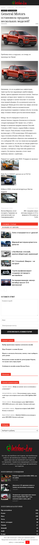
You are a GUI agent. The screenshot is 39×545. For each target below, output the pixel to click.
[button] (36, 2)
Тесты (3, 519)
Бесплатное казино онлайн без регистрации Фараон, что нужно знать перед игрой (19, 360)
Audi (2, 531)
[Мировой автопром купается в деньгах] (6, 244)
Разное (3, 513)
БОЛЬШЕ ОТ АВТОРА (10, 227)
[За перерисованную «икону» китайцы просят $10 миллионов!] (6, 282)
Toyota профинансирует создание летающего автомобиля (22, 273)
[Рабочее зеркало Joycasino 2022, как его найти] (6, 478)
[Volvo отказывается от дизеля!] (6, 235)
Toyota (3, 525)
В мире (3, 534)
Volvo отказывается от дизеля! (25, 233)
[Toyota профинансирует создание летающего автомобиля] (6, 272)
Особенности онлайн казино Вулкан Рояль (16, 366)
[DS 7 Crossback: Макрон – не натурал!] (6, 263)
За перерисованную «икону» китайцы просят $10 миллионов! (23, 282)
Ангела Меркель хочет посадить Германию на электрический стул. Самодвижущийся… (9, 214)
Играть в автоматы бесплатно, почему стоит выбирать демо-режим (20, 354)
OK (27, 542)
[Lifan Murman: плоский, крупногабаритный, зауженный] (6, 254)
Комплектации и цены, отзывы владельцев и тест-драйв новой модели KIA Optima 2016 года (19, 395)
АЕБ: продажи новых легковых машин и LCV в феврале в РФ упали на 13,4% (29, 214)
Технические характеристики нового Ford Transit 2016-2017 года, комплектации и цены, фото (24, 497)
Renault (4, 528)
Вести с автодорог (6, 522)
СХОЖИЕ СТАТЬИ (9, 224)
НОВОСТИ (4, 10)
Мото (2, 516)
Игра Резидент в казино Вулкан (12, 349)
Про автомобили (12, 10)
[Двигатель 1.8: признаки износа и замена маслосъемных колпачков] (6, 487)
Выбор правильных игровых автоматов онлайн (17, 345)
